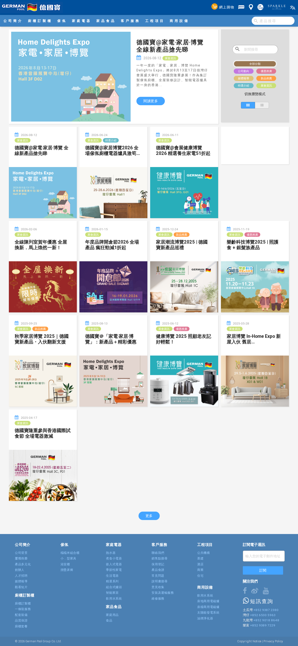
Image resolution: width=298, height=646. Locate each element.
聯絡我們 (158, 553)
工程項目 (155, 21)
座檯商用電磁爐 (208, 607)
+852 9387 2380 (265, 610)
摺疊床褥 (67, 570)
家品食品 (106, 21)
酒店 (200, 564)
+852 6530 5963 (262, 615)
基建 (200, 558)
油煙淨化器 (205, 618)
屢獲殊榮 (21, 558)
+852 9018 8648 (266, 620)
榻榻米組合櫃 (70, 553)
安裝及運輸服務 (163, 593)
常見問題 (158, 576)
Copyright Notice (249, 641)
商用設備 (179, 21)
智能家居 (112, 593)
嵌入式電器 (114, 564)
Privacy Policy (273, 641)
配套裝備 (21, 615)
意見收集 (158, 587)
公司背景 (21, 553)
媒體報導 (21, 581)
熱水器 (110, 553)
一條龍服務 (23, 609)
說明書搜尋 (159, 581)
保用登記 (158, 564)
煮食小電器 (114, 558)
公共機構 (203, 553)
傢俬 (62, 21)
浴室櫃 (65, 564)
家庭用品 (112, 615)
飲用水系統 (114, 599)
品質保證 (21, 620)
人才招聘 (21, 576)
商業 (200, 570)
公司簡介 (13, 21)
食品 (109, 620)
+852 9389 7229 (262, 625)
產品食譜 (158, 570)
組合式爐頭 (114, 587)
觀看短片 (21, 587)
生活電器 (112, 576)
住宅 (200, 576)
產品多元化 (23, 564)
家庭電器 (81, 21)
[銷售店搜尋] (251, 7)
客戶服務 (130, 21)
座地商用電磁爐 (208, 601)
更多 (149, 515)
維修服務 (158, 599)
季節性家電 (114, 570)
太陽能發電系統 (208, 613)
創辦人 (19, 570)
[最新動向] (241, 7)
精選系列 (112, 581)
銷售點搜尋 (159, 558)
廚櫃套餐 (21, 626)
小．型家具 (68, 558)
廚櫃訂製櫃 (40, 21)
